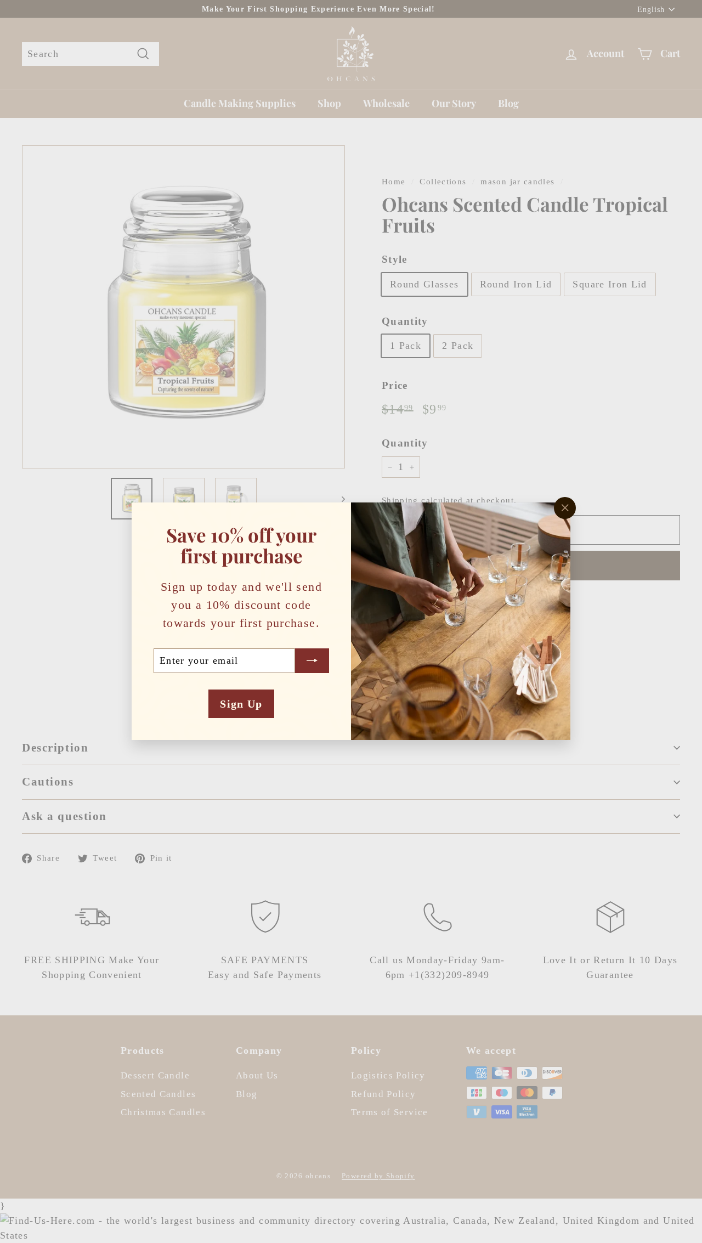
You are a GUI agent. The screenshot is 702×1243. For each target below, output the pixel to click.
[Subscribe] (312, 660)
